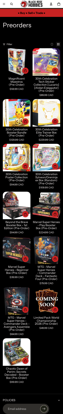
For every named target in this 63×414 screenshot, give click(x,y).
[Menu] (4, 4)
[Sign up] (44, 409)
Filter (9, 44)
